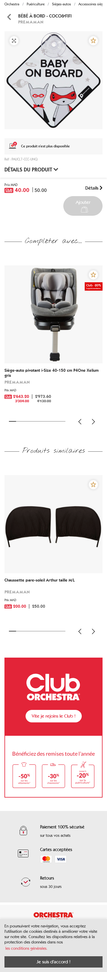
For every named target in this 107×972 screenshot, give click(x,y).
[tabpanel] (53, 80)
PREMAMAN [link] (30, 21)
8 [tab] (61, 421)
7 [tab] (55, 421)
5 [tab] (40, 421)
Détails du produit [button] (29, 169)
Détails (92, 188)
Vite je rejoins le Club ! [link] (53, 716)
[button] (93, 40)
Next (93, 421)
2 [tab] (19, 421)
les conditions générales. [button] (26, 948)
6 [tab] (47, 421)
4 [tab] (33, 421)
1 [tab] (12, 421)
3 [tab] (26, 421)
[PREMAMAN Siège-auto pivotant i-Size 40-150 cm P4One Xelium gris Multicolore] (53, 314)
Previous (80, 421)
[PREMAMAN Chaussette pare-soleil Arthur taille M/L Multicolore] (53, 524)
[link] (53, 387)
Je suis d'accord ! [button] (53, 962)
